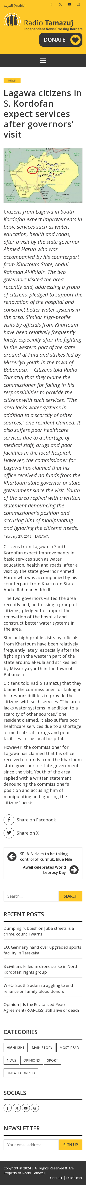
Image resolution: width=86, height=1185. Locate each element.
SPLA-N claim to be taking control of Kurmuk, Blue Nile (46, 856)
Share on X (27, 833)
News (12, 80)
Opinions (31, 1060)
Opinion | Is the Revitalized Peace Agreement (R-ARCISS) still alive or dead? (42, 1007)
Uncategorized (21, 1073)
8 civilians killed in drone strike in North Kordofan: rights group (41, 969)
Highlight (16, 1047)
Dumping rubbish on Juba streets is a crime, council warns (39, 931)
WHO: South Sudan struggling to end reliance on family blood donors (38, 988)
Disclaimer (74, 1177)
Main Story (42, 1047)
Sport (52, 1060)
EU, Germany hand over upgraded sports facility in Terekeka (42, 950)
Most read (69, 1047)
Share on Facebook (36, 820)
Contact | (57, 1177)
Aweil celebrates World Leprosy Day (44, 870)
